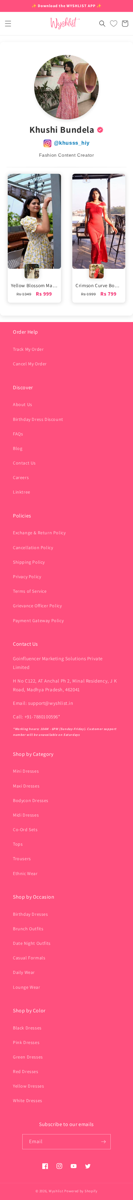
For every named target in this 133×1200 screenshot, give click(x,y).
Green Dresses (28, 1057)
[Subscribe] (103, 1141)
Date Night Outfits (32, 943)
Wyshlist (56, 1191)
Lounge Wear (26, 987)
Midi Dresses (26, 815)
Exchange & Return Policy (39, 533)
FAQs (18, 434)
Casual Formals (29, 958)
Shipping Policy (29, 562)
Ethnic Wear (25, 873)
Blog (17, 448)
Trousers (22, 858)
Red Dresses (25, 1071)
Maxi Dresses (26, 786)
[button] (8, 23)
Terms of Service (30, 591)
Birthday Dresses (30, 914)
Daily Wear (24, 972)
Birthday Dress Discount (38, 419)
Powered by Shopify (80, 1191)
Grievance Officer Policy (37, 606)
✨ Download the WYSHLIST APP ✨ (67, 5)
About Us (22, 404)
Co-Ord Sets (25, 829)
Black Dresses (27, 1028)
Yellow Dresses (28, 1086)
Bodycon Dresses (30, 800)
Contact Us (24, 463)
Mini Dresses (26, 771)
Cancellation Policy (33, 547)
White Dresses (27, 1100)
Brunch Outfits (28, 929)
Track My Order (28, 349)
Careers (21, 477)
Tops (18, 844)
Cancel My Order (30, 364)
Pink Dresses (26, 1042)
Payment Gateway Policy (38, 620)
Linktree (21, 492)
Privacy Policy (27, 576)
